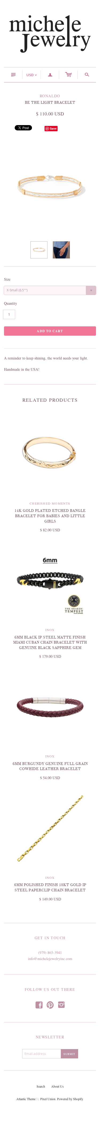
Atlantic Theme (25, 1099)
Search (41, 1086)
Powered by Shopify (70, 1099)
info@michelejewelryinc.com (50, 958)
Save (53, 128)
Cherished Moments (50, 503)
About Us (57, 1086)
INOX (50, 630)
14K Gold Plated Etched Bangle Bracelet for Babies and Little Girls (50, 515)
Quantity (10, 303)
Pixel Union (47, 1099)
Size (7, 279)
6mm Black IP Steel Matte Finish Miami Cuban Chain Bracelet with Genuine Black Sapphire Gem (50, 642)
